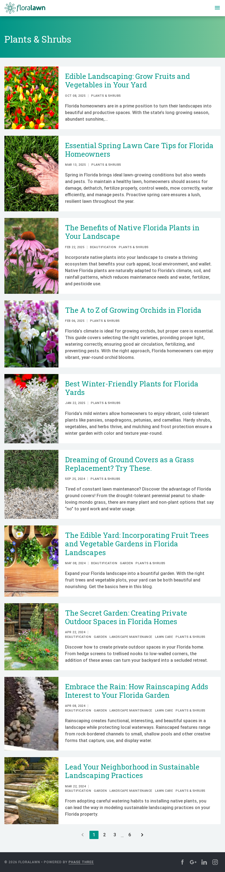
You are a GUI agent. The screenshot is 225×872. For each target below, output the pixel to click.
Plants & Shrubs (106, 96)
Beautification (103, 247)
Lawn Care (164, 637)
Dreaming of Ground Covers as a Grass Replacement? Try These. (129, 464)
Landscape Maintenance (130, 637)
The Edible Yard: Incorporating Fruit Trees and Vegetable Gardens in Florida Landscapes (137, 543)
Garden (126, 563)
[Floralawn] (25, 8)
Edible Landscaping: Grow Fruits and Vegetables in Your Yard (127, 80)
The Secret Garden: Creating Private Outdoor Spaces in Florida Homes (126, 617)
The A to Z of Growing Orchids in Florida (134, 310)
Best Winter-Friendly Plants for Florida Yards (131, 388)
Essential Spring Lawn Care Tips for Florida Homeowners (139, 150)
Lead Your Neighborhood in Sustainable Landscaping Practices (132, 771)
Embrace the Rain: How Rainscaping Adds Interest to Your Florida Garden (136, 691)
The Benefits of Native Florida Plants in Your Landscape (132, 232)
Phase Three (81, 862)
